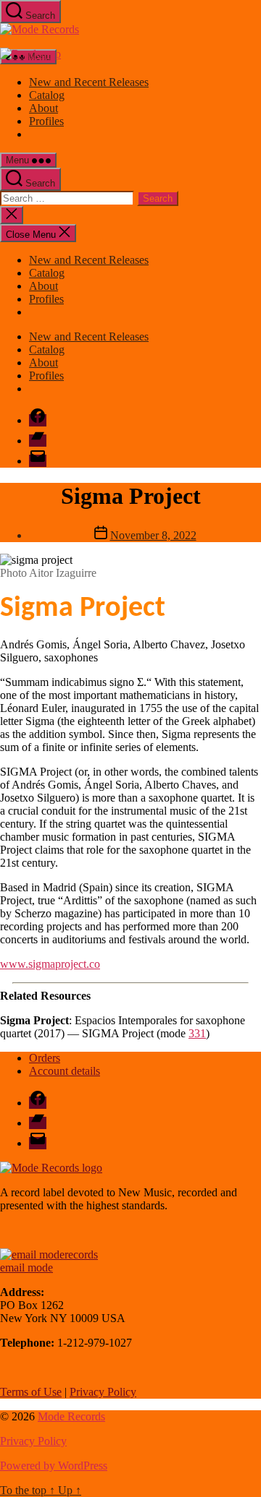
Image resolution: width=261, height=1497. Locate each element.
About (43, 108)
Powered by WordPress (53, 1465)
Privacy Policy (103, 1392)
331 (197, 1033)
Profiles (46, 121)
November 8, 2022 (153, 535)
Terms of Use (31, 1392)
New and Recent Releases (89, 82)
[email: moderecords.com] (49, 1254)
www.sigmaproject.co (50, 964)
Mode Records (71, 1416)
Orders (44, 1058)
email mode (26, 1267)
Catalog (47, 95)
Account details (64, 1071)
